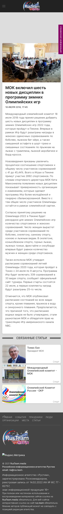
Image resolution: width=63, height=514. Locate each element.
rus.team (39, 503)
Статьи (36, 420)
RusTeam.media (18, 463)
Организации (10, 420)
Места (25, 420)
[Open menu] (4, 6)
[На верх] (4, 416)
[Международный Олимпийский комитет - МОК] (31, 374)
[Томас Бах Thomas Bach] (31, 354)
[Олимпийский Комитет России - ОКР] (31, 394)
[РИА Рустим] (16, 437)
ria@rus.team (15, 470)
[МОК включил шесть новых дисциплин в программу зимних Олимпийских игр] (31, 62)
